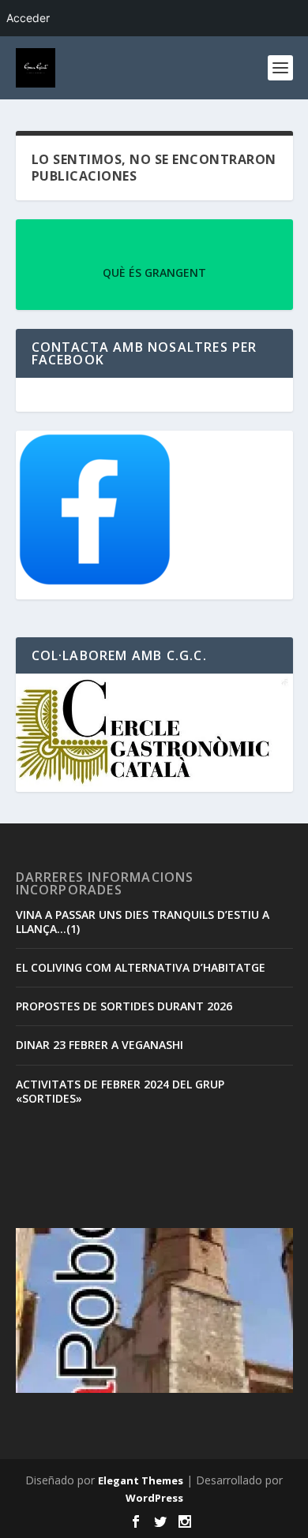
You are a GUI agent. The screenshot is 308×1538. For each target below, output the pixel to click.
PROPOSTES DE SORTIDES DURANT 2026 (124, 1006)
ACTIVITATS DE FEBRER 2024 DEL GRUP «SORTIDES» (120, 1091)
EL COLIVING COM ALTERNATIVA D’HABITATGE (140, 967)
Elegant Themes (140, 1480)
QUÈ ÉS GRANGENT (154, 272)
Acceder (28, 17)
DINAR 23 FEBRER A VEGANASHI (99, 1044)
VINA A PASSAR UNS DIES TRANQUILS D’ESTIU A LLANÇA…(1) (142, 921)
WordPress (154, 1498)
